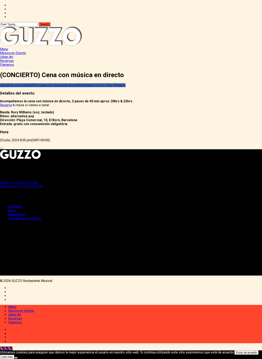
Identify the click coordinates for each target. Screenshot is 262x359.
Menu (12, 307)
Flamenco (15, 322)
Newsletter (17, 215)
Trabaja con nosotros (25, 218)
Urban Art (14, 315)
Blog (11, 211)
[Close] (1, 148)
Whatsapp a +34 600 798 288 (21, 186)
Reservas (15, 318)
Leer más (7, 356)
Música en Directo (21, 311)
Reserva (6, 105)
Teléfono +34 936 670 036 (19, 182)
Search (44, 24)
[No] (16, 357)
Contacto (15, 207)
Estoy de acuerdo (246, 352)
